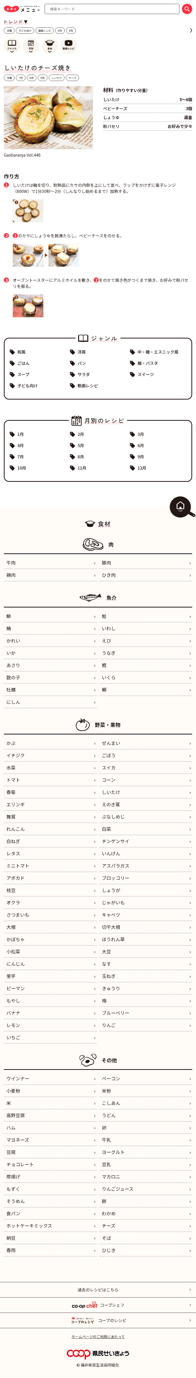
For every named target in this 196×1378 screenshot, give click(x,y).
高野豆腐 (15, 1115)
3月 (141, 434)
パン (82, 363)
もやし (13, 1000)
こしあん (111, 1103)
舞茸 (11, 816)
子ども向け (25, 30)
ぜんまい (111, 743)
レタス (13, 853)
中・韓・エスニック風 (158, 352)
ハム (11, 1127)
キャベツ (111, 914)
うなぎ (109, 652)
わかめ (109, 1213)
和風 (21, 352)
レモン (13, 1025)
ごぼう (109, 755)
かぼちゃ (15, 939)
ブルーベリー (115, 1012)
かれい (13, 640)
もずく (13, 1188)
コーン (108, 779)
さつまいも (17, 914)
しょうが (111, 890)
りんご (109, 1025)
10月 (21, 468)
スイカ (109, 767)
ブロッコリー (115, 877)
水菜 (11, 767)
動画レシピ (44, 30)
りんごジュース (117, 1188)
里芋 (11, 976)
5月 (81, 445)
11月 (82, 468)
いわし (109, 628)
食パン (13, 1213)
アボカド (15, 877)
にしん (13, 701)
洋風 (9, 30)
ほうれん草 (113, 939)
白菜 (106, 828)
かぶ (11, 743)
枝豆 (11, 890)
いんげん (111, 853)
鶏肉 (11, 574)
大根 (11, 927)
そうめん (15, 1201)
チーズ (72, 78)
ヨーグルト (113, 1152)
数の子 (13, 677)
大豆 (106, 951)
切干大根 (111, 927)
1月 (20, 434)
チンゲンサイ (115, 841)
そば (106, 1237)
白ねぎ (13, 841)
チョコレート (20, 1164)
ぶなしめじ (113, 816)
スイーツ (146, 374)
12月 (142, 468)
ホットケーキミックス (29, 1225)
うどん (109, 1115)
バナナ (13, 1012)
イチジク (15, 755)
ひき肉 (109, 574)
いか (11, 652)
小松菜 (13, 951)
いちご (13, 1037)
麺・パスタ (148, 363)
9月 (71, 30)
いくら (109, 677)
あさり (13, 665)
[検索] (187, 9)
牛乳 (106, 1139)
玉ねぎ (109, 976)
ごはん (23, 363)
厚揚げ (13, 1176)
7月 (21, 78)
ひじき (109, 1250)
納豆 (11, 1237)
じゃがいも (113, 902)
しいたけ (57, 78)
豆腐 (11, 1152)
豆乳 (106, 1164)
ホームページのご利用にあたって (98, 1336)
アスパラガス (115, 865)
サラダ (84, 374)
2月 (81, 434)
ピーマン (15, 988)
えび (106, 640)
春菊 (11, 792)
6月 (141, 445)
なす (106, 963)
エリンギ (15, 804)
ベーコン (111, 1078)
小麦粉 (13, 1090)
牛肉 (11, 562)
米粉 (106, 1090)
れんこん (15, 828)
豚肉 (106, 562)
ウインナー (17, 1078)
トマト (13, 779)
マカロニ (111, 1176)
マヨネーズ (17, 1139)
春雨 (11, 1250)
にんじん (15, 963)
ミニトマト (17, 865)
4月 (20, 445)
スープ (23, 374)
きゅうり (111, 988)
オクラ (13, 902)
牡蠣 (11, 689)
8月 (60, 30)
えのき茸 (111, 804)
